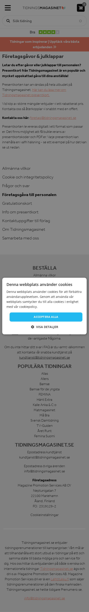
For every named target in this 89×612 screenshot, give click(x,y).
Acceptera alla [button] (46, 317)
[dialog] (44, 306)
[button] (44, 327)
